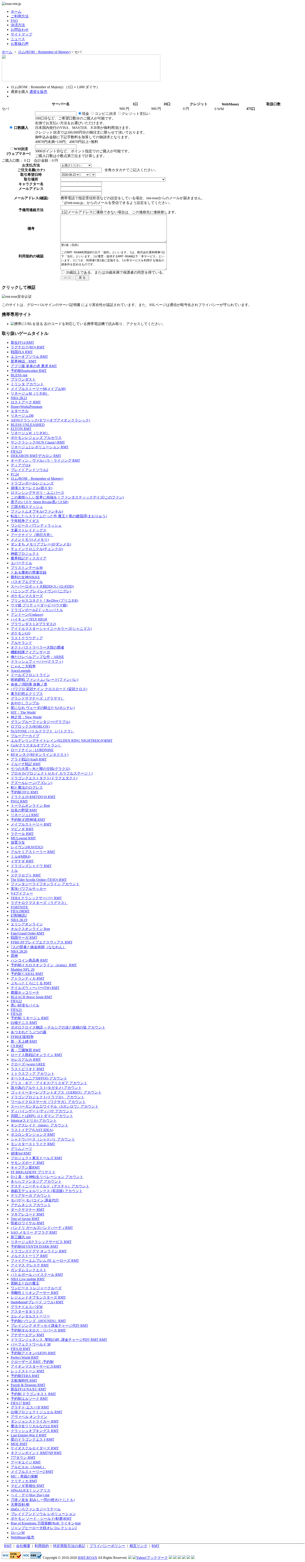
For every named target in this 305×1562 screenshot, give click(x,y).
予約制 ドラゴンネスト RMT (33, 1394)
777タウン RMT (23, 1457)
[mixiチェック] (179, 1558)
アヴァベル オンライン (29, 1417)
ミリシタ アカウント (27, 384)
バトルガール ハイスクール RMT (37, 1275)
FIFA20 (16, 1014)
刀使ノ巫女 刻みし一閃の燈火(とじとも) (43, 1500)
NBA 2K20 (19, 951)
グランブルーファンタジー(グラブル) (40, 722)
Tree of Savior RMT (25, 1219)
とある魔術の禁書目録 (28, 572)
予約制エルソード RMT (29, 1399)
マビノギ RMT (22, 829)
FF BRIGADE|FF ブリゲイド (33, 1172)
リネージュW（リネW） (30, 433)
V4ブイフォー (22, 893)
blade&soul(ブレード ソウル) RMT (37, 1302)
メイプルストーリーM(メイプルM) (38, 389)
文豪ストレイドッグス (28, 530)
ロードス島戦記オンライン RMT (36, 1055)
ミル (14, 870)
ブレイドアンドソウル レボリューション (43, 1514)
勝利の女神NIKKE (25, 577)
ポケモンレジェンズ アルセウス (36, 438)
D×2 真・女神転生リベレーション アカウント (47, 1177)
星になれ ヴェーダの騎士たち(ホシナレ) (43, 708)
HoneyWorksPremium (26, 407)
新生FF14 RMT (22, 342)
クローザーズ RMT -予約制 (32, 1362)
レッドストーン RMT (27, 1371)
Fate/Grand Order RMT (27, 933)
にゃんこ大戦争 (23, 666)
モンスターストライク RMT (33, 1144)
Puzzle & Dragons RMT (28, 1385)
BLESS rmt (19, 375)
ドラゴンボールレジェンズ (32, 483)
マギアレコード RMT (27, 1214)
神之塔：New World (26, 717)
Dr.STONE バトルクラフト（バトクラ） (42, 731)
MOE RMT (19, 1444)
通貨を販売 (38, 92)
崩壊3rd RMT (21, 1153)
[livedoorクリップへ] (170, 1558)
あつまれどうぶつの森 (28, 1032)
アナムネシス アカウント (31, 1205)
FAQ (14, 21)
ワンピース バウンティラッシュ (36, 525)
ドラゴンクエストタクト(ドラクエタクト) (44, 778)
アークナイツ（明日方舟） (32, 535)
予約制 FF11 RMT (24, 792)
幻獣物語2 (19, 915)
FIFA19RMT (20, 911)
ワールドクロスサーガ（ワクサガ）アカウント (48, 1102)
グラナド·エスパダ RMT (30, 1407)
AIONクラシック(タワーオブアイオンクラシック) (50, 420)
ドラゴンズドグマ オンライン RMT (39, 1251)
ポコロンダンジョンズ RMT (33, 1134)
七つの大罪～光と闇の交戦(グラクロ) (40, 769)
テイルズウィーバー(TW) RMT (35, 988)
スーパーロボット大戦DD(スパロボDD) (42, 586)
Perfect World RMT (25, 1357)
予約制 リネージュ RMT (30, 1018)
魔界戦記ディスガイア (28, 558)
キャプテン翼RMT (25, 1167)
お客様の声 (20, 44)
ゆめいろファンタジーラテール (36, 1509)
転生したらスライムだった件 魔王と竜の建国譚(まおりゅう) (59, 516)
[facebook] (193, 1558)
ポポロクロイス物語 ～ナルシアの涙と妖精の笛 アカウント (58, 1027)
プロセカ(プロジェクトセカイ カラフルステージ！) (51, 773)
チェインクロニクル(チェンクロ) (37, 549)
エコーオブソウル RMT (29, 357)
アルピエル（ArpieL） (28, 1467)
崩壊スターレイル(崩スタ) (31, 488)
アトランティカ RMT (27, 978)
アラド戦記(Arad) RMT (29, 759)
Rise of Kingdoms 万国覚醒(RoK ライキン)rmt (46, 1523)
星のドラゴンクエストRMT (32, 1439)
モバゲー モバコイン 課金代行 (35, 1200)
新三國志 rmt (21, 1237)
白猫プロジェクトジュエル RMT (36, 1412)
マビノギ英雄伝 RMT (27, 1486)
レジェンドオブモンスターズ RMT (38, 1297)
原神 (14, 956)
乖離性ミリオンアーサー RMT (35, 1293)
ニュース (18, 39)
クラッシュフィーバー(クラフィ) (37, 661)
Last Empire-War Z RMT (29, 1435)
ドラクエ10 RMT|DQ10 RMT (33, 797)
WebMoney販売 (22, 1537)
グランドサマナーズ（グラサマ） (37, 698)
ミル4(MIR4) (20, 856)
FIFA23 (16, 451)
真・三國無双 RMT (26, 1050)
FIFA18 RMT (21, 1349)
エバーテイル (21, 563)
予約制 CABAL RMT (27, 974)
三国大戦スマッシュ (27, 507)
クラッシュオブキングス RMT (35, 1431)
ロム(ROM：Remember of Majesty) (44, 52)
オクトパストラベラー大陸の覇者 (37, 647)
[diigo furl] (184, 1558)
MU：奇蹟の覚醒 (24, 1476)
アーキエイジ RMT (26, 1462)
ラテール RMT (22, 834)
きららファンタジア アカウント (36, 1181)
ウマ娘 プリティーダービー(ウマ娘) (39, 605)
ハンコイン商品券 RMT (29, 960)
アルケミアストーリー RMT (33, 852)
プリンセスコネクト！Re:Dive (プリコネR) (44, 600)
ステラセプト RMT (26, 875)
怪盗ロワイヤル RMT (27, 1223)
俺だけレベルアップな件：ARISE (37, 657)
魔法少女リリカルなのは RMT (35, 1426)
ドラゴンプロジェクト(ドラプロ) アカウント (47, 1097)
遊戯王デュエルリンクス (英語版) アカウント (47, 1191)
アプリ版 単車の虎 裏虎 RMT (34, 366)
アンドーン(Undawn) (27, 614)
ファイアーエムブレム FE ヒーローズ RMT (45, 1260)
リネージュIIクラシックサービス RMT (41, 1242)
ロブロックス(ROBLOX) (30, 726)
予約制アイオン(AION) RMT (33, 1353)
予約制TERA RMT (25, 1376)
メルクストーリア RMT (29, 1256)
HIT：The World (23, 712)
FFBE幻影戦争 (22, 1037)
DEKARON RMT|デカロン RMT (36, 456)
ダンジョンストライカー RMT (35, 1421)
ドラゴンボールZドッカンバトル (37, 610)
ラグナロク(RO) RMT (28, 347)
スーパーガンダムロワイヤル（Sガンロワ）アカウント (54, 1106)
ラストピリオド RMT (27, 1069)
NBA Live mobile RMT (28, 1279)
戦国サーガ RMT (24, 937)
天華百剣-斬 (20, 1504)
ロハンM (18, 1533)
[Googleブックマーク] (175, 1558)
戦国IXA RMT (22, 352)
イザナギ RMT (22, 861)
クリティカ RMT (24, 1481)
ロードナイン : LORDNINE (32, 750)
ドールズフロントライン (30, 675)
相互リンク (138, 1546)
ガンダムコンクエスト (28, 1270)
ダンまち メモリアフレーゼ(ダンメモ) (41, 544)
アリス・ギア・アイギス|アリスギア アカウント (49, 1083)
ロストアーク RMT (26, 402)
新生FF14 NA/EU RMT (28, 1389)
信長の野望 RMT (24, 810)
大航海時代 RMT (24, 1380)
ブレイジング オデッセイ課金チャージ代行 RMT (49, 1325)
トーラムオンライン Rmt (30, 805)
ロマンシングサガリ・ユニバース (37, 493)
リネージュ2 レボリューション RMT (40, 447)
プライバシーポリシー (107, 1546)
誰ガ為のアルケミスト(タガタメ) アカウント (46, 1088)
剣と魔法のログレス (27, 787)
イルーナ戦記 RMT (26, 764)
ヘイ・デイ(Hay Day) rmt (30, 1495)
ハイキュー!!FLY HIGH (29, 619)
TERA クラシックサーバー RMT (36, 898)
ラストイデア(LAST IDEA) (32, 1130)
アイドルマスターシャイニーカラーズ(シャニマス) (51, 629)
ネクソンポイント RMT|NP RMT (36, 1453)
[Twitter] (188, 1558)
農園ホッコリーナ (25, 992)
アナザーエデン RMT (27, 1335)
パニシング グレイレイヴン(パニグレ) (41, 591)
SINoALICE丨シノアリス (30, 1490)
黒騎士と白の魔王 (25, 1283)
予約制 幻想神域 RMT (28, 820)
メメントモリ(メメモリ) (30, 539)
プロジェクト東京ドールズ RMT (36, 1158)
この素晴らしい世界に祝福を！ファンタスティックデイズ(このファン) (67, 497)
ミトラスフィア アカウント (32, 1074)
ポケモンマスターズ (27, 596)
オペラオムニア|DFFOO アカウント (39, 1078)
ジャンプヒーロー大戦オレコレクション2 (44, 1528)
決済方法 (18, 25)
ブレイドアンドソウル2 (29, 470)
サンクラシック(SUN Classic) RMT (38, 442)
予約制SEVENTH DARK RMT (34, 1246)
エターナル (20, 411)
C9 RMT (17, 1046)
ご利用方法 (20, 16)
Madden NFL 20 (22, 969)
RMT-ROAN (87, 1558)
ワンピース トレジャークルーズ (36, 1288)
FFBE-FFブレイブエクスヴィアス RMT (42, 942)
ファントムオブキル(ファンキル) (37, 511)
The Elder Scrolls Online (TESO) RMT (39, 880)
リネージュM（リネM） (30, 393)
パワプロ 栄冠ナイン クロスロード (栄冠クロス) (49, 689)
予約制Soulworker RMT (29, 371)
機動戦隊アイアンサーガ (30, 652)
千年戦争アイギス (25, 521)
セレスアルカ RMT (26, 1059)
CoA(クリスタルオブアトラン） (36, 745)
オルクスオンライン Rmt (30, 929)
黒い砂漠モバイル (25, 1005)
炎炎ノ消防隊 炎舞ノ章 (29, 684)
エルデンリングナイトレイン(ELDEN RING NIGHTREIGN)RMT (62, 740)
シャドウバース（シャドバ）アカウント (43, 1139)
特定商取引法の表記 (69, 1546)
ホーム (16, 11)
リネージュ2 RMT (25, 815)
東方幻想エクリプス (27, 694)
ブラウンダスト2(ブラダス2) (33, 624)
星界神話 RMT (23, 361)
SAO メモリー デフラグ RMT (34, 1232)
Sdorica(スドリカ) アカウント (34, 1120)
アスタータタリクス (27, 1311)
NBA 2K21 (19, 398)
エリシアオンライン (27, 924)
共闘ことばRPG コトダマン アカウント (42, 1116)
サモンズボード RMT (27, 1163)
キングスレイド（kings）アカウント (39, 1125)
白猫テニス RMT (24, 1023)
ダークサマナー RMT (27, 1210)
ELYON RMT (21, 429)
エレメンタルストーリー (30, 1316)
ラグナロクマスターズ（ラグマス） (39, 903)
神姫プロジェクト (25, 554)
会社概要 (23, 1546)
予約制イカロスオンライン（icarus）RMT (44, 965)
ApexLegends (21, 671)
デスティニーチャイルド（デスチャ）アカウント (50, 1186)
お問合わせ (20, 29)
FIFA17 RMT (21, 1403)
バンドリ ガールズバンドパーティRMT (42, 1228)
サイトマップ (21, 34)
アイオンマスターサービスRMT (36, 1366)
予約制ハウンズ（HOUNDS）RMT (38, 1321)
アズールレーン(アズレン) (31, 783)
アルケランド (21, 643)
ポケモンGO (20, 633)
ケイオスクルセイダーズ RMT (35, 1448)
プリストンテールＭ (27, 568)
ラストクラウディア (27, 638)
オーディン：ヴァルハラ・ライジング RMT (45, 460)
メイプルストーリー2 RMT (32, 1472)
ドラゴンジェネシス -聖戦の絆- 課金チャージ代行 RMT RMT (59, 1340)
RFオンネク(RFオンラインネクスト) (39, 755)
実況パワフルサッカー (28, 889)
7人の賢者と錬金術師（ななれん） (38, 947)
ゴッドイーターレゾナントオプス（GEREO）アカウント (56, 1092)
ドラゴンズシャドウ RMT (31, 866)
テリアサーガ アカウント (31, 1195)
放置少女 (18, 842)
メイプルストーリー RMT (31, 824)
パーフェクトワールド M (30, 1344)
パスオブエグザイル (27, 582)
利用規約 (42, 1546)
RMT (8, 1546)
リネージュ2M (22, 415)
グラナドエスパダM (26, 1307)
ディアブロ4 (20, 465)
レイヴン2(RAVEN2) (27, 847)
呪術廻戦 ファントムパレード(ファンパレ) (44, 679)
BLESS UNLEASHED (28, 425)
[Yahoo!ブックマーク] (150, 1558)
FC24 (15, 474)
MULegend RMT (23, 838)
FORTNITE (19, 907)
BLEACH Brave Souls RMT (31, 997)
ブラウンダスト (23, 379)
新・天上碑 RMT (24, 1041)
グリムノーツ (21, 1149)
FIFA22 (16, 1001)
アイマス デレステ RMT (30, 1265)
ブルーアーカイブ (25, 736)
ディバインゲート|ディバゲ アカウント (42, 1111)
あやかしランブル (25, 703)
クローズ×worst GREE (28, 1064)
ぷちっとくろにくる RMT (31, 983)
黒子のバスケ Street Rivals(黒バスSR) (39, 502)
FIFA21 (16, 1010)
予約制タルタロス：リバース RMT (38, 1330)
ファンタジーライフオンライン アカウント (45, 884)
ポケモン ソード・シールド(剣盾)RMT (41, 1518)
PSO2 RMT (19, 801)
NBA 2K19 (19, 920)
